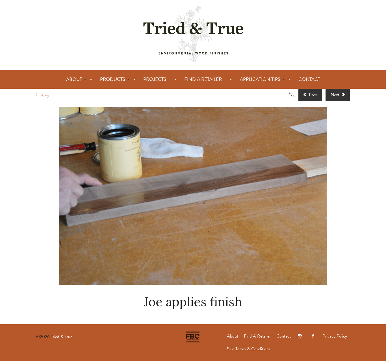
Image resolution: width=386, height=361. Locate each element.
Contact (283, 336)
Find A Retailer (257, 336)
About (232, 336)
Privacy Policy (334, 336)
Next (336, 94)
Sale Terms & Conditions (248, 348)
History (42, 95)
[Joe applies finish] (193, 196)
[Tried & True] (193, 33)
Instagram (300, 336)
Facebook (313, 336)
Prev (312, 94)
